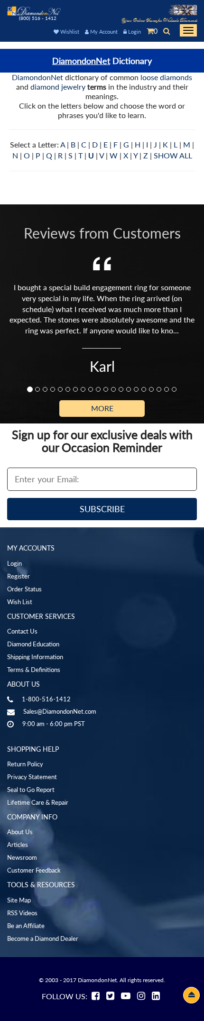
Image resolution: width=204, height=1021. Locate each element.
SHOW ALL (173, 155)
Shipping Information (35, 657)
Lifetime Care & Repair (37, 802)
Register (18, 576)
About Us (20, 832)
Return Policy (25, 764)
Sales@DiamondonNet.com (59, 711)
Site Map (19, 900)
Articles (17, 844)
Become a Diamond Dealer (42, 938)
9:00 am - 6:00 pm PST (53, 723)
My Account (103, 31)
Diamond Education (33, 644)
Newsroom (22, 857)
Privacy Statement (32, 777)
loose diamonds (166, 77)
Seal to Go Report (31, 789)
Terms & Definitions (33, 669)
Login (134, 31)
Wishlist (69, 31)
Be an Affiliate (26, 925)
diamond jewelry (57, 86)
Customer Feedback (34, 870)
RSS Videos (22, 913)
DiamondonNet (81, 60)
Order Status (24, 589)
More (102, 408)
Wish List (19, 602)
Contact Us (22, 631)
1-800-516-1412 (46, 699)
